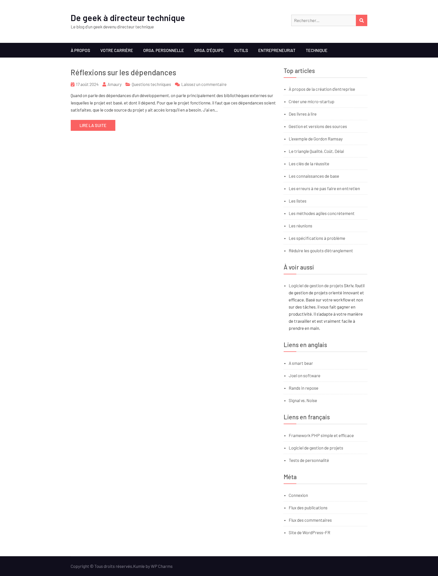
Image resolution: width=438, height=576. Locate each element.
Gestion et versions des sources (318, 126)
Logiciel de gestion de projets (316, 285)
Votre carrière (116, 50)
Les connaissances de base (314, 175)
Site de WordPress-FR (309, 532)
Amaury (114, 84)
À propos (80, 50)
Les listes (297, 200)
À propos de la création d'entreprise (322, 89)
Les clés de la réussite (309, 163)
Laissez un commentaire (204, 84)
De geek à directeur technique (128, 17)
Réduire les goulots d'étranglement (321, 250)
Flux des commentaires (310, 520)
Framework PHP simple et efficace (321, 435)
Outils (241, 50)
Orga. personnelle (163, 50)
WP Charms (162, 566)
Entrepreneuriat (277, 50)
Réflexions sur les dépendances (123, 72)
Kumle (139, 566)
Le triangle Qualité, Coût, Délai (316, 151)
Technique (316, 50)
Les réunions (300, 225)
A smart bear (301, 363)
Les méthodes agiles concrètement (322, 213)
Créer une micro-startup (311, 101)
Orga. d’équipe (209, 50)
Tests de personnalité (309, 460)
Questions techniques (151, 84)
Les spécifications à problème (317, 238)
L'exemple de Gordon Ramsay (316, 138)
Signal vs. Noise (303, 400)
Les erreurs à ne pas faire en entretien (324, 188)
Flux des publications (308, 507)
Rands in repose (303, 387)
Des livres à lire (303, 113)
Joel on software (304, 375)
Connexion (298, 495)
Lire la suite (93, 125)
